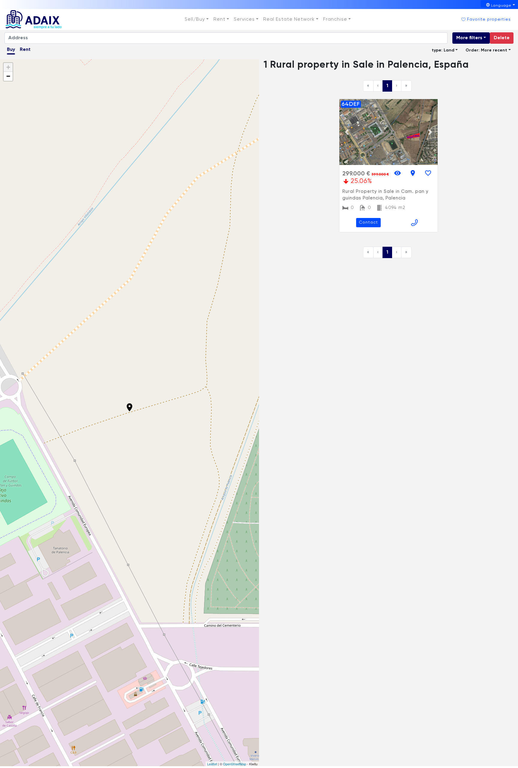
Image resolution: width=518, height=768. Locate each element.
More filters (469, 38)
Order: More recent (486, 50)
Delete (502, 38)
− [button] (8, 76)
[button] (196, 19)
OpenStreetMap (234, 763)
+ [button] (8, 67)
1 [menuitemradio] (387, 86)
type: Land (443, 50)
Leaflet (212, 763)
